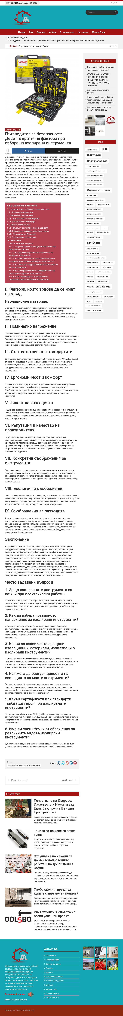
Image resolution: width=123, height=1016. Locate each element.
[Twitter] (116, 3)
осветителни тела (92, 267)
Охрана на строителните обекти (33, 46)
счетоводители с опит (94, 292)
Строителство (67, 32)
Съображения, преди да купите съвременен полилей (56, 891)
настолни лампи (108, 262)
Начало (21, 32)
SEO (104, 149)
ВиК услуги (94, 155)
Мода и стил (98, 32)
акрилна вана (91, 195)
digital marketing (92, 149)
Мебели (52, 32)
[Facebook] (111, 3)
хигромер (99, 301)
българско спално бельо (95, 200)
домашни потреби (93, 223)
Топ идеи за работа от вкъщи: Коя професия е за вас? (101, 68)
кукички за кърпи (92, 228)
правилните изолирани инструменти (24, 766)
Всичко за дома (19, 37)
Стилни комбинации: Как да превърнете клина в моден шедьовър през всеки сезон (100, 100)
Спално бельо (52, 993)
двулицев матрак (103, 205)
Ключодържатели (93, 166)
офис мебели (107, 267)
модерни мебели (92, 262)
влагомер (90, 205)
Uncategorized (52, 960)
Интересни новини (54, 976)
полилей (90, 276)
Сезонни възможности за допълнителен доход (99, 108)
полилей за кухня (102, 276)
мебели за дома (92, 249)
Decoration (51, 955)
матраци (90, 232)
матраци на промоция (94, 237)
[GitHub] (114, 3)
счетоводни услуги (93, 296)
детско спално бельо (94, 209)
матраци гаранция (103, 232)
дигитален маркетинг (94, 214)
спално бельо (102, 281)
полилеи (90, 272)
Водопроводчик (97, 161)
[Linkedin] (71, 763)
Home (7, 37)
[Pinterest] (75, 763)
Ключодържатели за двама (96, 171)
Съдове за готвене (99, 190)
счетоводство (108, 296)
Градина (41, 32)
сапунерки (90, 281)
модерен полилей (93, 253)
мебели (93, 243)
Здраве (49, 972)
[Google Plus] (67, 763)
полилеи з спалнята (103, 272)
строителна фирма (98, 286)
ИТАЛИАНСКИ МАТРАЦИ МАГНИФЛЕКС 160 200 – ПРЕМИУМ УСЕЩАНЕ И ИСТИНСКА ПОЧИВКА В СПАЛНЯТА (98, 80)
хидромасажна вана (93, 306)
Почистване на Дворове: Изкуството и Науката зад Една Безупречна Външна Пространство (54, 806)
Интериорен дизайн (55, 981)
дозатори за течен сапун (95, 218)
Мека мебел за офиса (94, 180)
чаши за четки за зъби (94, 310)
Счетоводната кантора (94, 185)
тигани (89, 301)
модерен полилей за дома (95, 258)
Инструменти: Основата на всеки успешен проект (54, 914)
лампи (105, 228)
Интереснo (83, 32)
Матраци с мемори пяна (95, 175)
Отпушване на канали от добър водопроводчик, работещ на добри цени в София (53, 862)
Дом (31, 32)
